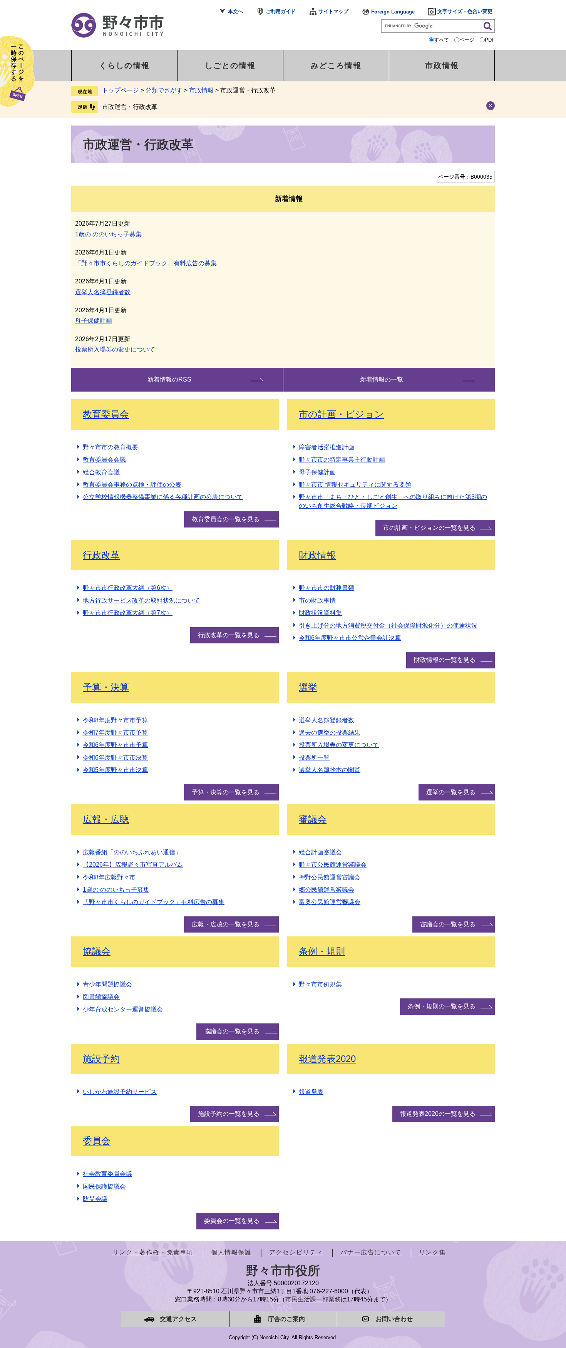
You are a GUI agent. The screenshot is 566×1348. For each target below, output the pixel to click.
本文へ (235, 11)
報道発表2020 (327, 1058)
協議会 (97, 951)
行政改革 (101, 555)
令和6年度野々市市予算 (115, 745)
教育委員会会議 (104, 459)
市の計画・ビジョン (341, 414)
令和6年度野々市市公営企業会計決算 (350, 638)
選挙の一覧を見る (451, 792)
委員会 (97, 1140)
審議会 (313, 819)
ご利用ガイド (281, 11)
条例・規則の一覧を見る (442, 1006)
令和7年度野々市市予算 (115, 732)
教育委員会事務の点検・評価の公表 (132, 484)
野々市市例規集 (320, 984)
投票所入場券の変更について (115, 349)
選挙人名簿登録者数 (103, 292)
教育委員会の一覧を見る (226, 519)
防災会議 (95, 1199)
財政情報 (317, 555)
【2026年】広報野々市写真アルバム (133, 864)
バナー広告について (370, 1252)
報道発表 (311, 1091)
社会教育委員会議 (107, 1173)
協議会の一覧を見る (232, 1031)
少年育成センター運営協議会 (123, 1009)
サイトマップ (333, 11)
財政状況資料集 (320, 613)
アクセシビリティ (296, 1252)
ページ (466, 39)
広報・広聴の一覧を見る (226, 924)
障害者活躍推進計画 (326, 447)
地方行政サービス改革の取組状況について (141, 600)
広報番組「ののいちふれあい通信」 (132, 852)
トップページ (120, 90)
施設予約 (101, 1058)
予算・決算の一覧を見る (226, 792)
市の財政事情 (317, 600)
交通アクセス (178, 1319)
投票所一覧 (314, 757)
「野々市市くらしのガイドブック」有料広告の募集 (146, 263)
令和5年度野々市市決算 (115, 770)
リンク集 (432, 1252)
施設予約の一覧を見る (229, 1113)
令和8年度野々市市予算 (115, 720)
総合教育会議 (101, 472)
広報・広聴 (106, 819)
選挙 (308, 687)
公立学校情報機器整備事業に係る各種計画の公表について (163, 497)
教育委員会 (106, 414)
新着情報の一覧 (381, 379)
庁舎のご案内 (286, 1319)
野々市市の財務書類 (326, 587)
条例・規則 (322, 951)
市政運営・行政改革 (129, 107)
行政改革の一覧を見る (229, 635)
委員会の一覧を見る (232, 1220)
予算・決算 (106, 687)
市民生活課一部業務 (313, 1299)
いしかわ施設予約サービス (120, 1091)
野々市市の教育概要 (110, 447)
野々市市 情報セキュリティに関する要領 (355, 484)
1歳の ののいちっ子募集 (108, 234)
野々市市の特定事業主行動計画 (342, 459)
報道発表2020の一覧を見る (438, 1113)
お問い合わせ (394, 1319)
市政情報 (442, 65)
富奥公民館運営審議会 (329, 902)
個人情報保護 (231, 1252)
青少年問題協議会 (107, 984)
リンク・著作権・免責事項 (153, 1252)
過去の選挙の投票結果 (329, 732)
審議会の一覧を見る (448, 924)
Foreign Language (393, 12)
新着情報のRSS (169, 379)
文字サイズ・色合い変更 (464, 11)
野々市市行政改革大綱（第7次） (127, 613)
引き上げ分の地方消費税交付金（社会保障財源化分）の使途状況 (388, 625)
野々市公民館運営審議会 (333, 864)
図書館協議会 (101, 996)
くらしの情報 (124, 65)
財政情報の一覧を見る (445, 659)
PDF (490, 39)
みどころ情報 (336, 65)
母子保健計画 (93, 320)
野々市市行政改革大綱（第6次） (127, 587)
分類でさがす (164, 90)
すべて (441, 39)
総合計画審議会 (320, 852)
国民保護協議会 (104, 1186)
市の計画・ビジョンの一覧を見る (429, 527)
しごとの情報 (230, 65)
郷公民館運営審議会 (326, 889)
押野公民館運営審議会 (329, 877)
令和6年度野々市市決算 (115, 757)
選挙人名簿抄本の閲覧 (329, 770)
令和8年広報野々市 (109, 877)
